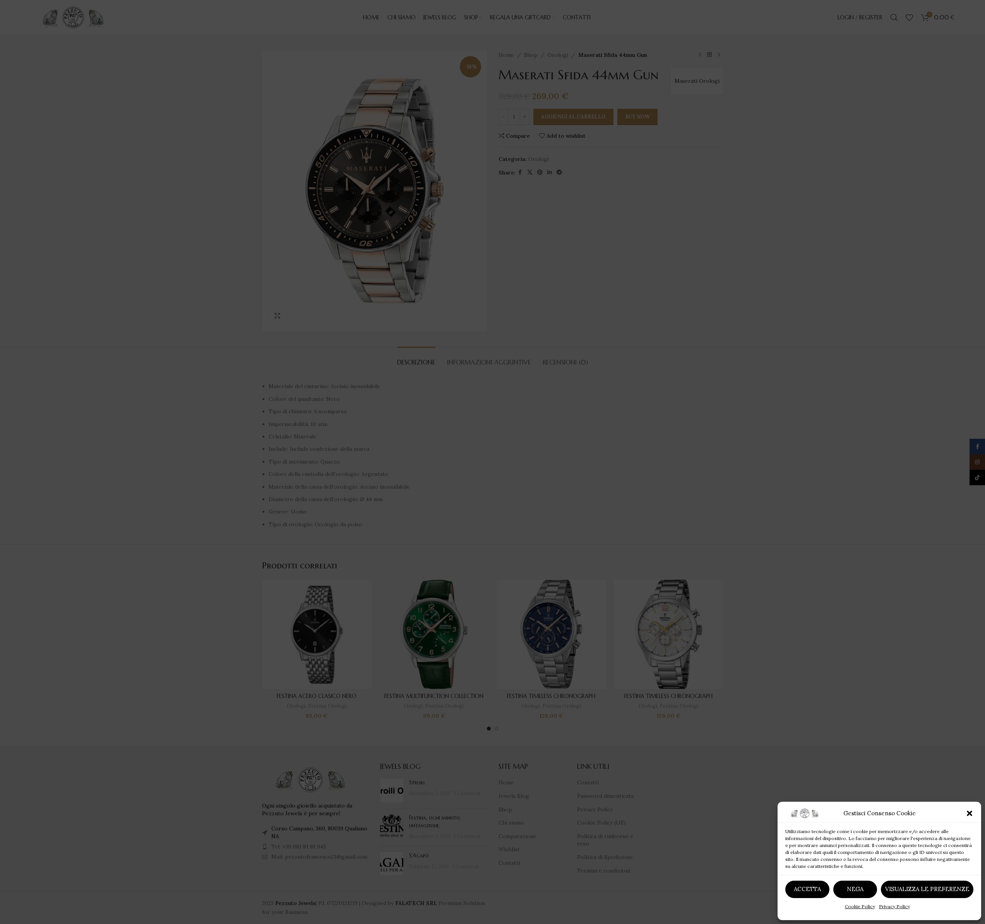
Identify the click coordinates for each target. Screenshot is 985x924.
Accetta (807, 889)
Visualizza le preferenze (927, 889)
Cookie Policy (860, 906)
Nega (855, 889)
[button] (969, 813)
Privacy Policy (894, 906)
